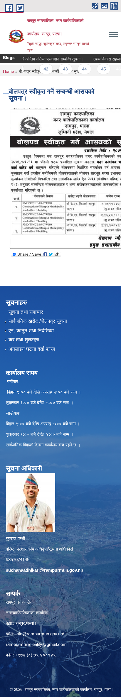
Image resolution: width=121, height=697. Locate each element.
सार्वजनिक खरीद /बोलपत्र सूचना (38, 321)
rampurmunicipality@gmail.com (36, 644)
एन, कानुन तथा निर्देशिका (31, 330)
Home (8, 71)
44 (76, 69)
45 (95, 69)
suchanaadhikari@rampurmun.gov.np (44, 570)
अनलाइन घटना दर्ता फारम (32, 349)
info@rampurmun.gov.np (39, 633)
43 (57, 69)
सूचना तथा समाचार (26, 312)
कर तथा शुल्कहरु (24, 339)
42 (38, 69)
